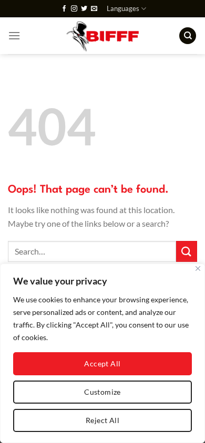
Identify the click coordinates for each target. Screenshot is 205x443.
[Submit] (186, 251)
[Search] (187, 36)
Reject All (102, 420)
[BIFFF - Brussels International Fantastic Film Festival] (102, 35)
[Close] (198, 268)
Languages (123, 8)
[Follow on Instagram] (74, 9)
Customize (102, 391)
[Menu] (14, 35)
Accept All (102, 363)
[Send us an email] (94, 9)
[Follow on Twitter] (84, 9)
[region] (102, 353)
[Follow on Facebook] (64, 9)
